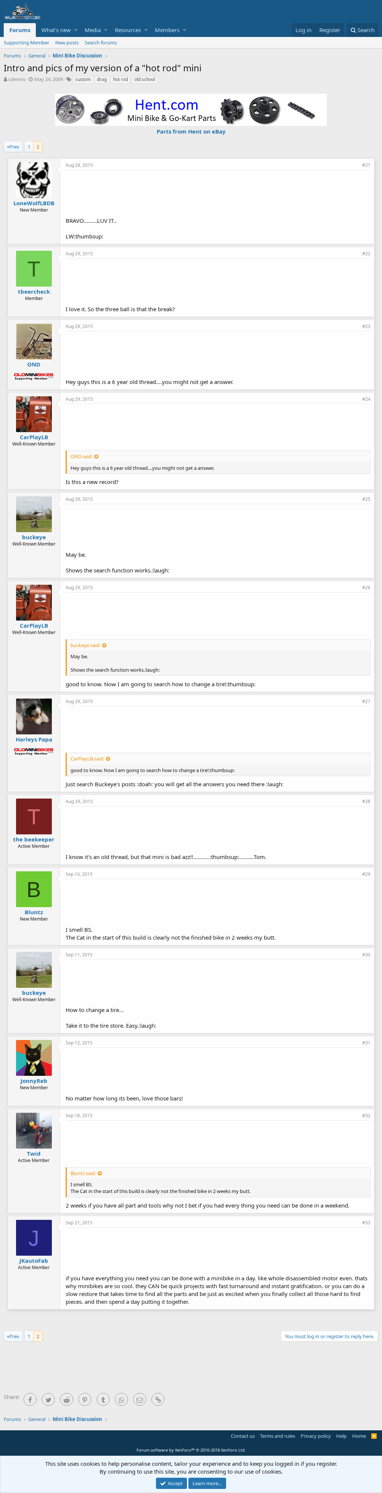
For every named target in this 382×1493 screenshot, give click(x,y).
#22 (366, 253)
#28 (366, 801)
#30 (366, 955)
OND (33, 364)
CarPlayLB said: (87, 758)
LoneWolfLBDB (33, 203)
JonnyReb (34, 1080)
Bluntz (34, 912)
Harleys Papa (34, 739)
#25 (366, 499)
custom (83, 79)
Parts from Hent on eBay (191, 131)
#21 (366, 165)
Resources (128, 30)
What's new (56, 30)
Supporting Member (26, 42)
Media (93, 30)
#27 (366, 701)
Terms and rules (277, 1436)
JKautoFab (33, 1260)
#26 (366, 587)
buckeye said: (85, 645)
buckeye (34, 537)
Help (341, 1436)
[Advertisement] (218, 192)
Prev (14, 146)
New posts (67, 42)
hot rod (120, 79)
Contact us (243, 1436)
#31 (366, 1043)
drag (102, 79)
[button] (75, 30)
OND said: (82, 456)
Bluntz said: (83, 1173)
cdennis (16, 79)
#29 (366, 874)
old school (144, 79)
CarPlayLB (34, 437)
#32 (366, 1115)
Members (167, 30)
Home (359, 1436)
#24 (366, 399)
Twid (34, 1153)
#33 (366, 1222)
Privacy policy (316, 1436)
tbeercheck (34, 291)
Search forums (101, 42)
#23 (366, 326)
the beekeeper (33, 839)
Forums (19, 30)
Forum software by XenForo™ (191, 1450)
